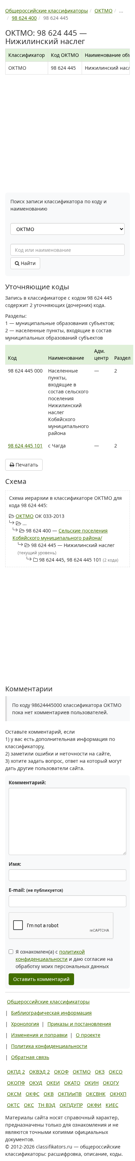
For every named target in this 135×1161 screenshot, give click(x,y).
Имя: (15, 864)
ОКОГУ (111, 1082)
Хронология (25, 1024)
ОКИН (91, 1082)
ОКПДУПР (71, 1105)
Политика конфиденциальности (49, 1046)
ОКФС (32, 1094)
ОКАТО (72, 1082)
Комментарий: (27, 782)
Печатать (26, 464)
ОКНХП (118, 1094)
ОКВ (49, 1094)
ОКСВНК (96, 1094)
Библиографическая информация (51, 1012)
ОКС (29, 1105)
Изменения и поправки (39, 1035)
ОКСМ (14, 1094)
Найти (27, 263)
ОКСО (116, 1071)
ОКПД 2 (16, 1071)
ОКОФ (61, 1071)
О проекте (88, 1035)
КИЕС (112, 1105)
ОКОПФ (16, 1082)
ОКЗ (100, 1071)
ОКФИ (94, 1105)
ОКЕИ (53, 1082)
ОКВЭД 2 (39, 1071)
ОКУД (35, 1082)
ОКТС (13, 1105)
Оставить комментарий (41, 979)
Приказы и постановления (79, 1024)
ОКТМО (25, 516)
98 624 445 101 (25, 445)
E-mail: (36, 890)
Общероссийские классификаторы (48, 1001)
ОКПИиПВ (70, 1094)
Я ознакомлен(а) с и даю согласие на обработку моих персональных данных (64, 959)
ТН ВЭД (46, 1105)
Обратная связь (30, 1057)
